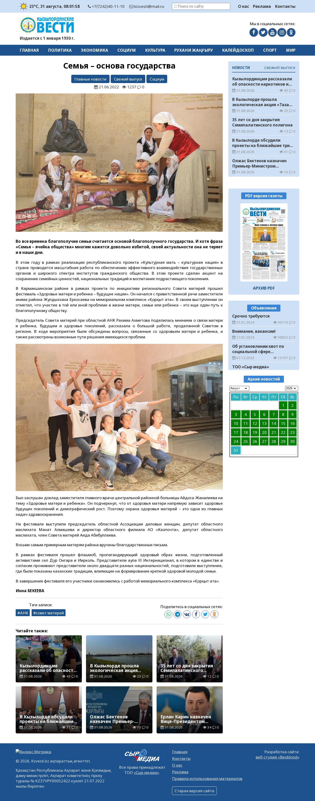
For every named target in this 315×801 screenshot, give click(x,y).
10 (236, 423)
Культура (155, 50)
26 (255, 441)
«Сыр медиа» (146, 772)
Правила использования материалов (207, 778)
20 (264, 432)
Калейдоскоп (238, 50)
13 (264, 423)
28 (273, 441)
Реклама (262, 6)
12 (255, 423)
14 (273, 423)
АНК (24, 612)
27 (264, 441)
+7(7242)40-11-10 (108, 6)
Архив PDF (264, 288)
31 (236, 450)
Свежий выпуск (128, 79)
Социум (126, 50)
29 (283, 441)
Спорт (270, 50)
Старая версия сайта (194, 790)
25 (245, 441)
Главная (29, 50)
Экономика (94, 50)
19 (255, 432)
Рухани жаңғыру (193, 50)
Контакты (285, 6)
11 (245, 423)
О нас (243, 6)
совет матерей (50, 612)
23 (292, 432)
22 (283, 432)
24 (236, 441)
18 (245, 432)
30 (292, 441)
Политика (60, 50)
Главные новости (90, 79)
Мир (290, 50)
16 (292, 423)
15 (283, 423)
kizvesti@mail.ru (148, 6)
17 (236, 432)
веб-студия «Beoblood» (277, 757)
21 (273, 432)
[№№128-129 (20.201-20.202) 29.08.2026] (264, 242)
